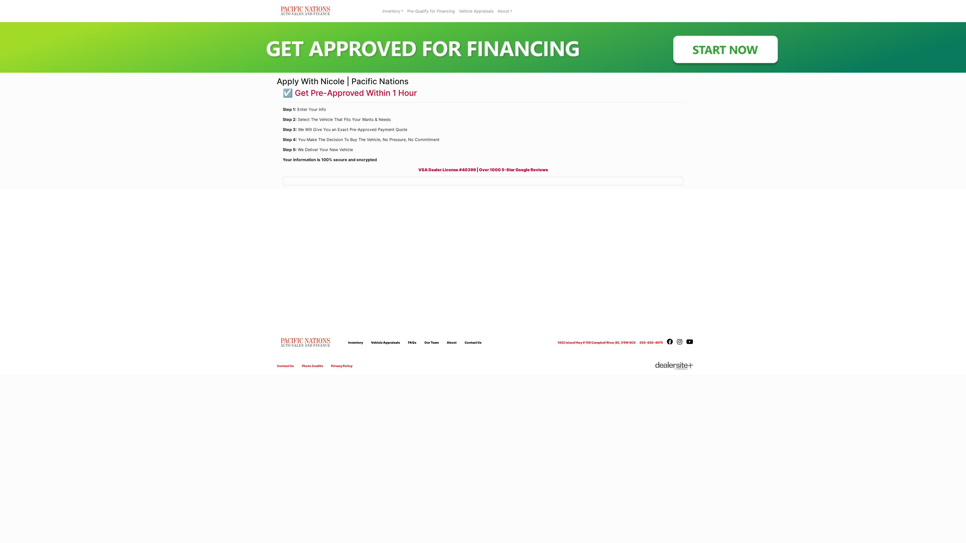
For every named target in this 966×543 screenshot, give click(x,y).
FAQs (412, 342)
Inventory (391, 11)
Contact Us (473, 342)
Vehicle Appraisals (476, 11)
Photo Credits (312, 366)
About (503, 11)
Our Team (431, 342)
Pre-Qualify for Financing (431, 11)
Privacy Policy (341, 366)
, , (596, 342)
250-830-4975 (651, 342)
